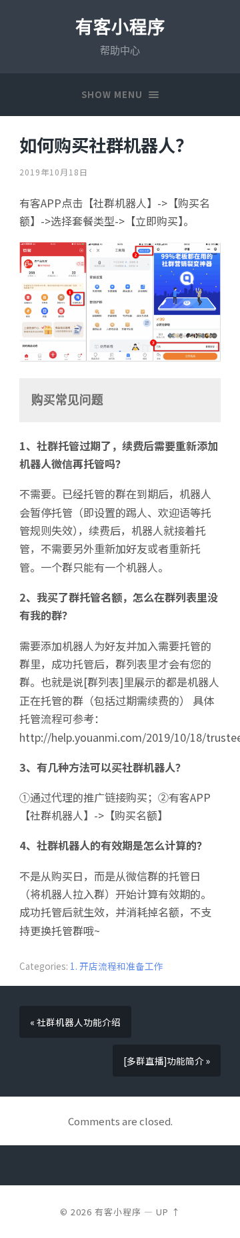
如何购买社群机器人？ (106, 144)
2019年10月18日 (53, 171)
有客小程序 (120, 27)
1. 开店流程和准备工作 (116, 966)
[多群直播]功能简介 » (166, 1060)
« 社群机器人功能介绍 (75, 1022)
